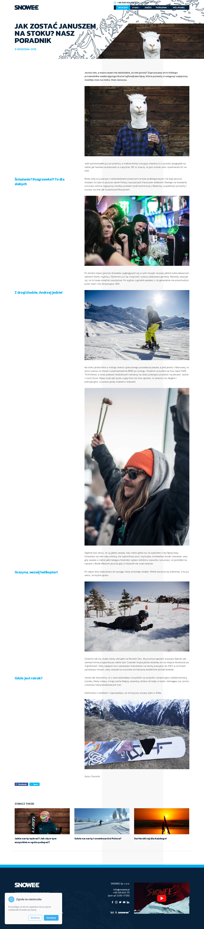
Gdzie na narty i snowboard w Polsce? (97, 838)
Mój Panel (179, 7)
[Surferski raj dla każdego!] (161, 821)
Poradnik (161, 7)
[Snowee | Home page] (27, 7)
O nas (135, 7)
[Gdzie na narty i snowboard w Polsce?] (101, 821)
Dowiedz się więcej (27, 910)
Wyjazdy (123, 7)
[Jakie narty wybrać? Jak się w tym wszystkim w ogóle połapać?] (42, 821)
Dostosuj (35, 918)
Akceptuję (51, 918)
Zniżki (148, 7)
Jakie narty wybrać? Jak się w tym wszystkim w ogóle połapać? (35, 840)
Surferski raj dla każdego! (150, 838)
